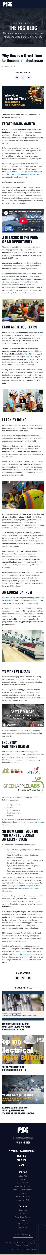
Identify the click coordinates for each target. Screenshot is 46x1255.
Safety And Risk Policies (23, 1186)
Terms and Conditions (28, 1249)
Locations (23, 1179)
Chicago (38, 351)
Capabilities (23, 1210)
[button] (41, 4)
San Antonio (27, 351)
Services (21, 1160)
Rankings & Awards (23, 1197)
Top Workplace (26, 933)
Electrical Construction (21, 1151)
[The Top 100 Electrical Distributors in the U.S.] (23, 1054)
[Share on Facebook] (16, 77)
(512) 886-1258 (23, 1142)
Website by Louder (22, 1245)
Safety (23, 1220)
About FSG (23, 1176)
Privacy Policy (14, 1249)
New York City (26, 354)
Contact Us (23, 1227)
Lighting (21, 1155)
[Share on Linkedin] (29, 77)
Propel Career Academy (32, 425)
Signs (21, 1164)
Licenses (23, 1193)
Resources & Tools (23, 1200)
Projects (23, 1213)
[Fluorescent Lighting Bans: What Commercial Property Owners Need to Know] (23, 1012)
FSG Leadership (23, 1224)
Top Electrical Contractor (16, 273)
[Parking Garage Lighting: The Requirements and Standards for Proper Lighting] (23, 1095)
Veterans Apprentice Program (26, 733)
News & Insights (23, 1183)
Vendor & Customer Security (23, 1190)
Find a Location (22, 1235)
